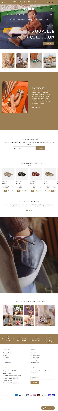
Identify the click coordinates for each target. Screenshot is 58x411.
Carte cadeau (7, 362)
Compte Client (7, 353)
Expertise (30, 19)
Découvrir (48, 44)
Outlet (46, 19)
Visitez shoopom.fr (8, 373)
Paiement (6, 357)
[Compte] (51, 8)
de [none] (54, 2)
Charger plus (29, 326)
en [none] (49, 2)
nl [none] (52, 2)
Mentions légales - (51, 398)
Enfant (52, 14)
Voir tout (29, 165)
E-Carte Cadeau (35, 357)
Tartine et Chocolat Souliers (17, 19)
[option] (49, 2)
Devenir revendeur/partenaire (11, 383)
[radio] (7, 187)
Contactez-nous (7, 380)
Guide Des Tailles (35, 355)
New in (6, 14)
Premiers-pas (43, 14)
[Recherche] (3, 8)
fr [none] (47, 2)
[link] (45, 315)
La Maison (39, 19)
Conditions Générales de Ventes (12, 375)
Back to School (15, 14)
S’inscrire (40, 148)
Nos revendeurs (35, 362)
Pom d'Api (8, 395)
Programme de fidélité (9, 371)
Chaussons (26, 14)
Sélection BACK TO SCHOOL (29, 163)
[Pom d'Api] (29, 8)
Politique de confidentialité (10, 378)
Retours (5, 360)
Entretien (33, 353)
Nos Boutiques (35, 360)
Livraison (5, 355)
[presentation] (13, 187)
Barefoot (34, 14)
